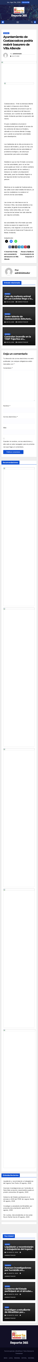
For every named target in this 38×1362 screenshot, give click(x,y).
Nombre (6, 406)
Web (4, 428)
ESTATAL (24, 1358)
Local (6, 1307)
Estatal (7, 1244)
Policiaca (8, 1265)
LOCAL (11, 1358)
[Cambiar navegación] (18, 22)
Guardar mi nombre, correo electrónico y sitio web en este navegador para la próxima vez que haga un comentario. (18, 444)
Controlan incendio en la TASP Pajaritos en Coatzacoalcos (17, 339)
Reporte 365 (19, 15)
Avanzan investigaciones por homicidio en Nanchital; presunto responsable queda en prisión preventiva (18, 1190)
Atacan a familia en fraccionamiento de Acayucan (27, 254)
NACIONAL (31, 1358)
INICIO (5, 1358)
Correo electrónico (10, 417)
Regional (6, 33)
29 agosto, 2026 (12, 1252)
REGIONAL (17, 1358)
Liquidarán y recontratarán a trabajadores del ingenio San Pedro (19, 1249)
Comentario (8, 368)
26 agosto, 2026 (12, 1273)
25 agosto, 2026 (12, 1315)
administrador (17, 54)
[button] (32, 22)
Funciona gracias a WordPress (13, 1351)
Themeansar (19, 1353)
